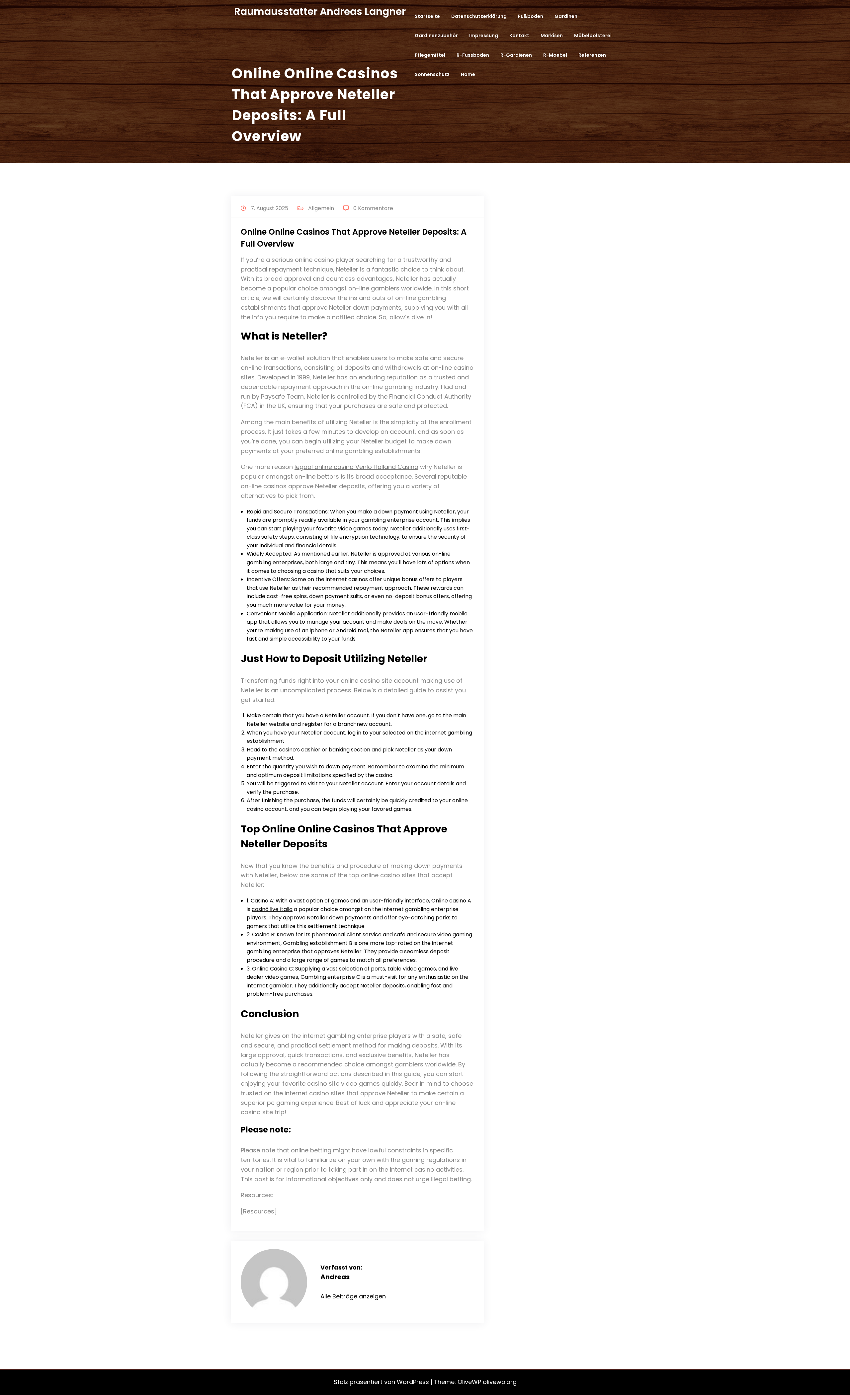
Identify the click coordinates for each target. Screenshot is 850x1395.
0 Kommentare (373, 208)
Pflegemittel (430, 55)
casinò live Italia (272, 909)
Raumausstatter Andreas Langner (320, 11)
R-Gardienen (516, 55)
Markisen (552, 35)
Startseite (427, 16)
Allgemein (321, 208)
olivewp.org (500, 1382)
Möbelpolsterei (593, 35)
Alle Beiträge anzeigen (353, 1296)
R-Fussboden (473, 55)
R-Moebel (555, 55)
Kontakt (519, 35)
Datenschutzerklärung (479, 16)
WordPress (413, 1382)
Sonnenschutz (432, 74)
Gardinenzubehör (436, 35)
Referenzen (592, 55)
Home (468, 74)
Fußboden (530, 16)
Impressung (483, 35)
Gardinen (565, 16)
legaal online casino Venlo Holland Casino (356, 467)
